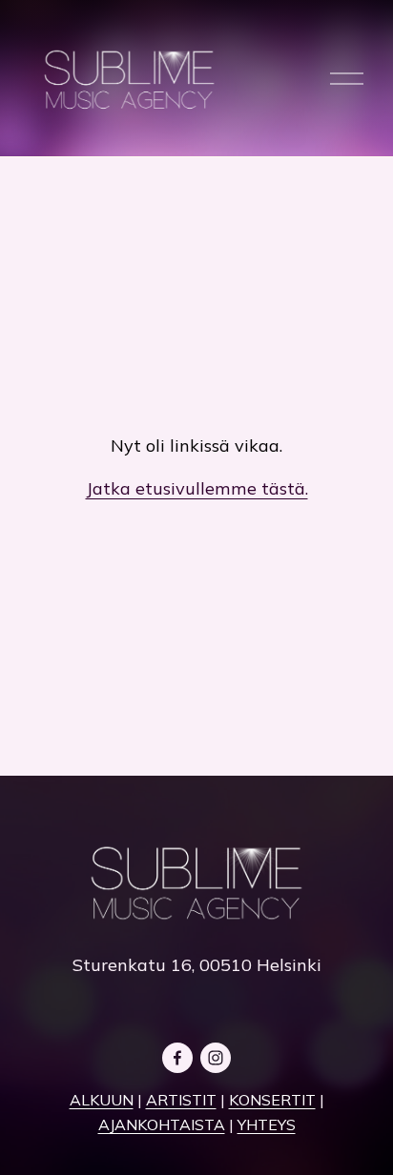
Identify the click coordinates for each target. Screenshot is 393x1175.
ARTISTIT (181, 1099)
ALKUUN (102, 1099)
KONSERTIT (272, 1099)
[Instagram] (215, 1058)
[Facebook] (177, 1058)
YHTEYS (267, 1124)
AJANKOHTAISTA (161, 1124)
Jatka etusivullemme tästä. (197, 488)
